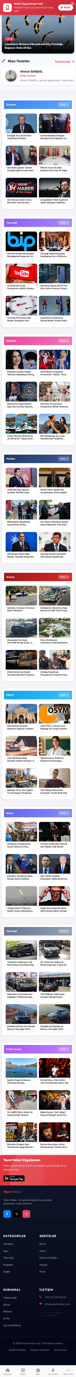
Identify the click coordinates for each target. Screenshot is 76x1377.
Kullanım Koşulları (39, 1349)
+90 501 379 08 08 (55, 1297)
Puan (42, 1271)
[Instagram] (26, 1214)
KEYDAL (59, 1313)
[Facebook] (7, 1214)
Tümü (62, 104)
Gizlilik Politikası (17, 1349)
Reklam (7, 1311)
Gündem (8, 1244)
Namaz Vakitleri (48, 1257)
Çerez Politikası (12, 1325)
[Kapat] (72, 3)
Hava (42, 1251)
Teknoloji (8, 1257)
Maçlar (43, 1264)
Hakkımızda (10, 1297)
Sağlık (6, 1271)
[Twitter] (17, 1214)
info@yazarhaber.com (57, 1304)
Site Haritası (60, 1349)
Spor (6, 1251)
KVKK (6, 1318)
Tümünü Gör (62, 61)
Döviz (42, 1244)
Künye (6, 1304)
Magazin (8, 1264)
